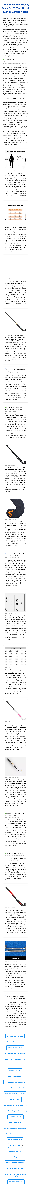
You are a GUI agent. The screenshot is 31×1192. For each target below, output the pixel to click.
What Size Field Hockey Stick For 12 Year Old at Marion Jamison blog (15, 8)
